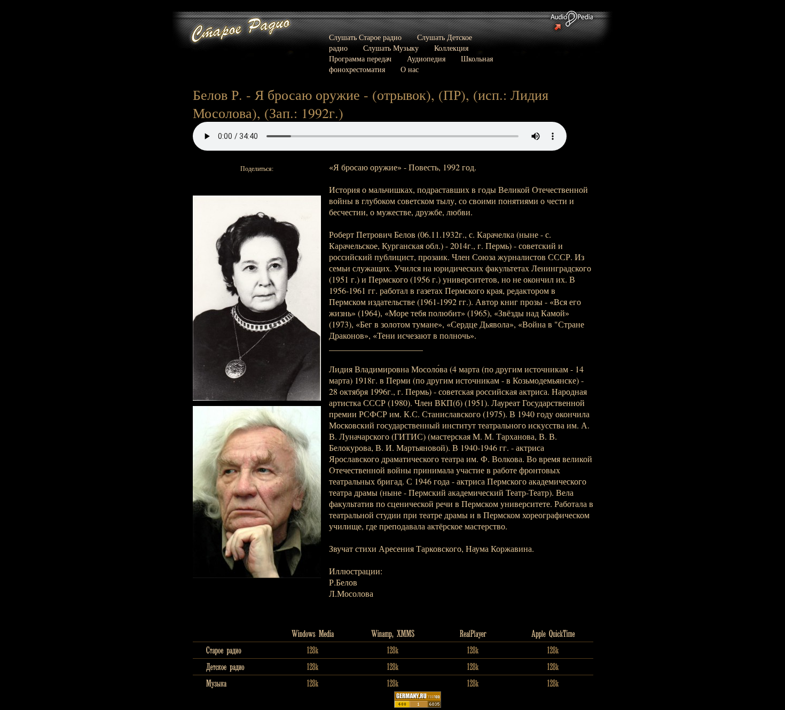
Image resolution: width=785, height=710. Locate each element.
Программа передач (360, 58)
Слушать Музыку (391, 48)
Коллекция (451, 48)
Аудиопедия (426, 58)
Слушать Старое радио (365, 37)
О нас (410, 69)
